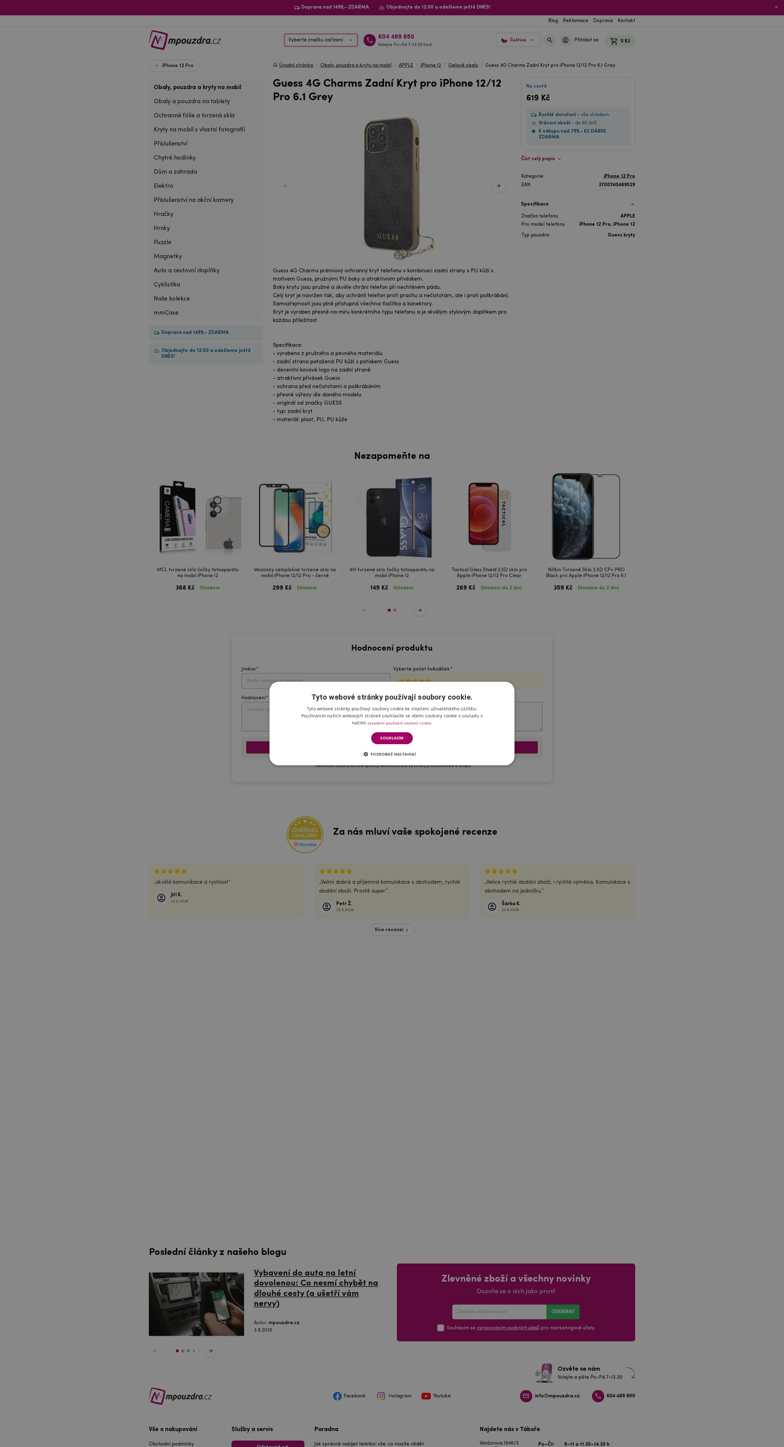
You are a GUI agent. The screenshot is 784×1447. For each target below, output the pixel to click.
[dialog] (392, 723)
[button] (392, 754)
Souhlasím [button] (392, 738)
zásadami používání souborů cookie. (400, 723)
